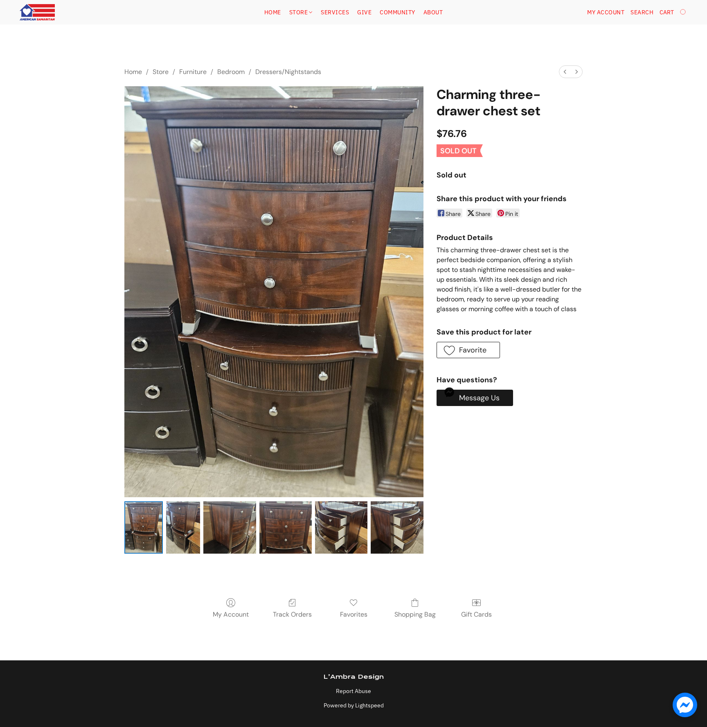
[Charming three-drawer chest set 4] (341, 527)
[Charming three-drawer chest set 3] (285, 527)
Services (335, 12)
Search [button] (641, 12)
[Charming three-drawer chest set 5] (397, 527)
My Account (231, 614)
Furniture (193, 71)
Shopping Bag (415, 614)
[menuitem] (565, 72)
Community (397, 12)
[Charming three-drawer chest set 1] (183, 527)
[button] (37, 12)
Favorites (353, 614)
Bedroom (231, 71)
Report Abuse (353, 691)
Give (364, 12)
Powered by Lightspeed (354, 705)
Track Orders (292, 614)
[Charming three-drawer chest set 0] (143, 527)
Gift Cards (476, 614)
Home (272, 12)
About (433, 12)
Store (299, 12)
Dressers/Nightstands (288, 71)
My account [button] (605, 12)
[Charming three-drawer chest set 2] (229, 527)
